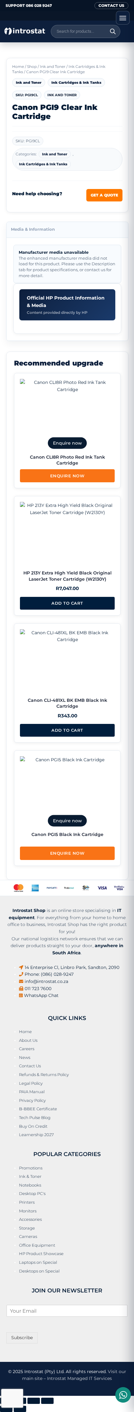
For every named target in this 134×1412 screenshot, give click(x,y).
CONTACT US (111, 5)
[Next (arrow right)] (20, 1409)
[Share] (33, 1401)
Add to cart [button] (67, 603)
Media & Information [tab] (33, 229)
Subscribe (22, 1337)
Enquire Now (67, 475)
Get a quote (104, 195)
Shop (32, 66)
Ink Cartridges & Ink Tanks (76, 82)
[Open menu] (123, 18)
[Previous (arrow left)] (6, 1409)
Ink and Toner (52, 66)
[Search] (113, 31)
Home (18, 66)
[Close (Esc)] (47, 1401)
